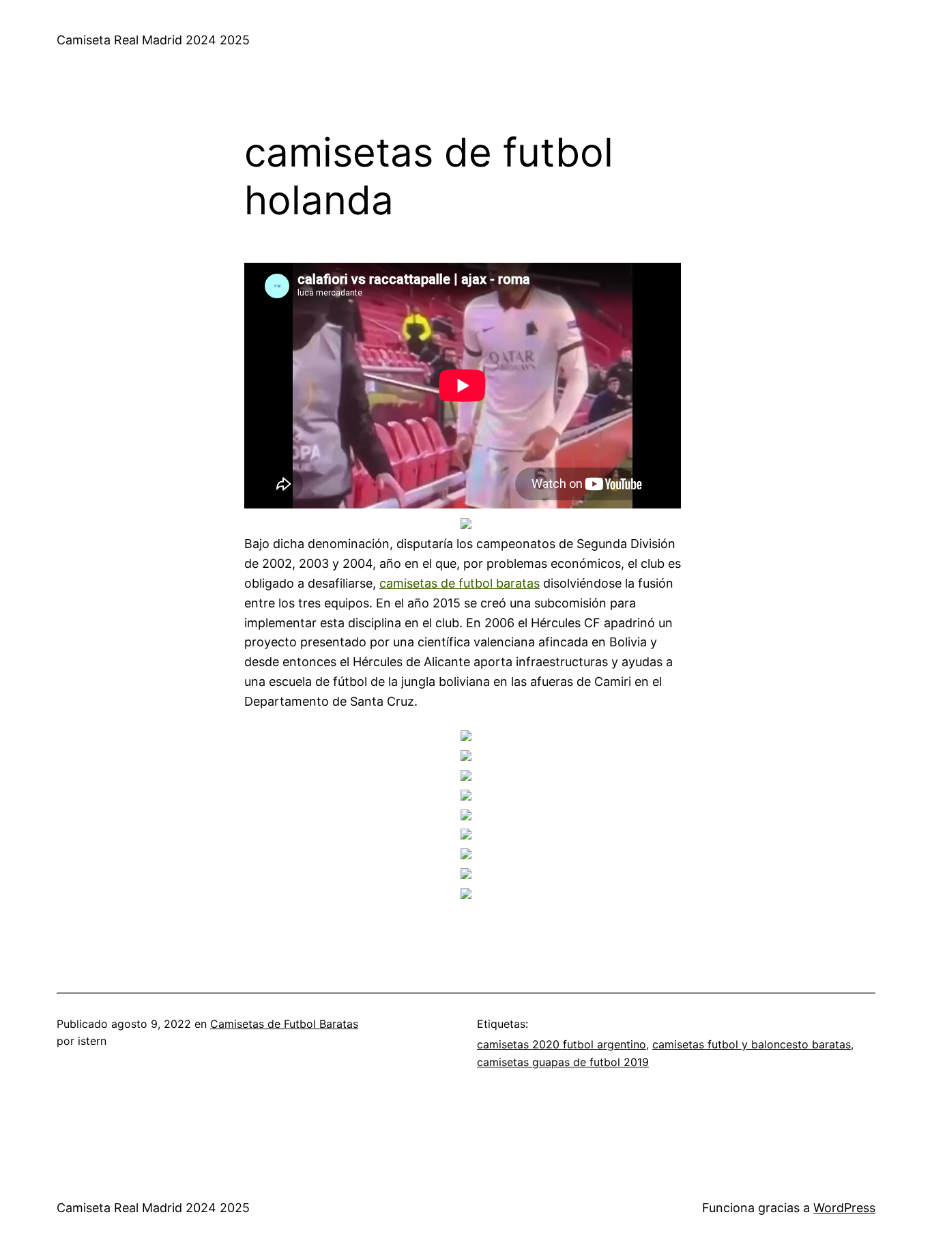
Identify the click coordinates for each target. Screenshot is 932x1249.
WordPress (844, 1208)
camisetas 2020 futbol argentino (561, 1044)
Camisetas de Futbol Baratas (284, 1024)
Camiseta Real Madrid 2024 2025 (153, 40)
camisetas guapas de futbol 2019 (563, 1062)
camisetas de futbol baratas (459, 583)
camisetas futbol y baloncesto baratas (751, 1044)
